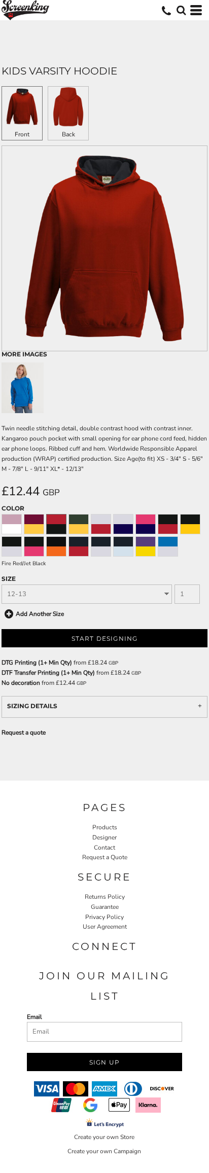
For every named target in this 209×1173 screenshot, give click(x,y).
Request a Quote (104, 857)
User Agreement (105, 927)
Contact (104, 848)
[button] (181, 10)
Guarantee (105, 907)
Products (104, 827)
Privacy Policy (104, 917)
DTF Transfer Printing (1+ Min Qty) (48, 673)
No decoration (21, 683)
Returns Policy (105, 897)
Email (34, 1017)
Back (68, 134)
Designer (104, 837)
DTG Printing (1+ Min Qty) (37, 662)
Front (22, 134)
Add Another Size (40, 614)
